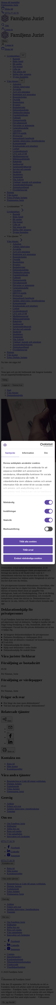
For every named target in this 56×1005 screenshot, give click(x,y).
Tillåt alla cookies (28, 541)
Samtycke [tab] (10, 453)
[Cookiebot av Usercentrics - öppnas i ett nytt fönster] (40, 445)
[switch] (49, 511)
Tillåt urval (28, 550)
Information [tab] (28, 453)
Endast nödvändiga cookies (28, 558)
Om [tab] (46, 453)
